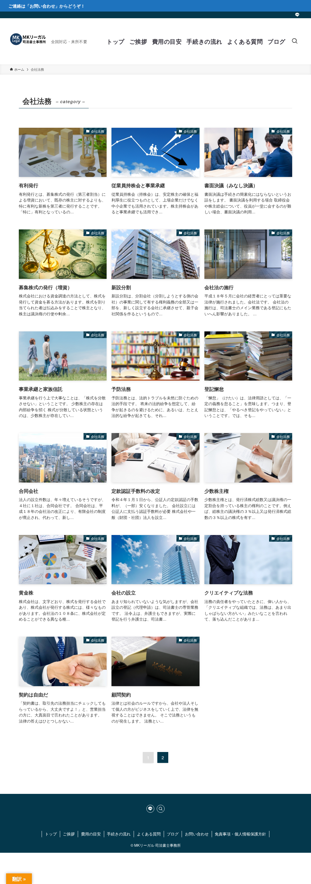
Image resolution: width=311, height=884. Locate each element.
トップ (51, 834)
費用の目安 (91, 834)
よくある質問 (149, 834)
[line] (297, 15)
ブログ (173, 834)
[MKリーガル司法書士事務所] (28, 41)
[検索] (161, 809)
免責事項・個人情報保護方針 (240, 834)
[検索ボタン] (294, 41)
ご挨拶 (69, 834)
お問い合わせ (197, 834)
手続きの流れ (119, 834)
